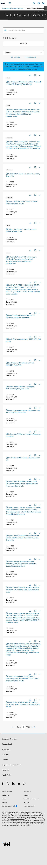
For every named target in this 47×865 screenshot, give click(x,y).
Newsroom (6, 749)
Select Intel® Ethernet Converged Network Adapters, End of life (20, 388)
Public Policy (7, 775)
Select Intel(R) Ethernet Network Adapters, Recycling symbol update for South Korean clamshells (21, 563)
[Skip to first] (12, 727)
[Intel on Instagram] (24, 784)
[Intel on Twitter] (8, 784)
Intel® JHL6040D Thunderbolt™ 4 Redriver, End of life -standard (20, 316)
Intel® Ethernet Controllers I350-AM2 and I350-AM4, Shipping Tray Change (23, 83)
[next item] (45, 8)
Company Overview (9, 739)
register (26, 66)
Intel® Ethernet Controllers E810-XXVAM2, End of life (20, 364)
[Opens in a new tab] (30, 75)
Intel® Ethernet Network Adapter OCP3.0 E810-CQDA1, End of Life (23, 411)
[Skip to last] (34, 727)
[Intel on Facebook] (2, 784)
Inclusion (5, 770)
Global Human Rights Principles (25, 822)
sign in (17, 66)
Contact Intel (7, 744)
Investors (5, 754)
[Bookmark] (35, 75)
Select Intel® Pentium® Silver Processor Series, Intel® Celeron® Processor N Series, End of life (22, 538)
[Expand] (39, 75)
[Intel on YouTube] (19, 784)
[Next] (32, 727)
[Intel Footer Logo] (6, 844)
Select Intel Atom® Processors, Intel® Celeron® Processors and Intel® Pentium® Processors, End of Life (22, 483)
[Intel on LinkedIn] (13, 784)
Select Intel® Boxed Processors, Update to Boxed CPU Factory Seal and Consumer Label (22, 589)
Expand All (15, 57)
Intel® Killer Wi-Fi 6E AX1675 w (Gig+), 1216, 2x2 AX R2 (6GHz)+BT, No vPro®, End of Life (23, 704)
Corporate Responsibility (11, 765)
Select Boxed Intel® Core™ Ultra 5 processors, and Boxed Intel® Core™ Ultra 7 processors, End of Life (22, 678)
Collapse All (30, 57)
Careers (5, 760)
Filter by (23, 43)
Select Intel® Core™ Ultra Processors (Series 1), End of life (21, 230)
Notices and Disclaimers (17, 819)
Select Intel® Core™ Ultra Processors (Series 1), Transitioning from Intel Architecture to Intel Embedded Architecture (21, 260)
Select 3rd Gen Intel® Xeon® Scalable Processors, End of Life (21, 202)
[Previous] (15, 727)
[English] (38, 3)
